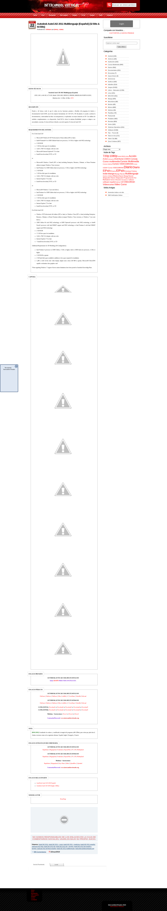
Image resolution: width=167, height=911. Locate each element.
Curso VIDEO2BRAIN (115, 168)
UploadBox (73, 763)
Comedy (134, 159)
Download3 (68, 707)
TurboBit (78, 696)
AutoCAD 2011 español (87, 844)
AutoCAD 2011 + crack (56, 844)
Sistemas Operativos (114, 127)
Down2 (71, 714)
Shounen (118, 180)
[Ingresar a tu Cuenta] (121, 27)
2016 (126, 156)
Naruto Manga (123, 176)
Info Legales (64, 15)
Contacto (110, 15)
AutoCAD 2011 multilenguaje (66, 848)
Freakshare (60, 750)
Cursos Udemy (107, 164)
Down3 (77, 714)
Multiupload (80, 750)
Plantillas (111, 113)
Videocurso (108, 184)
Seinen (112, 180)
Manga (110, 99)
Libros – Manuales (113, 90)
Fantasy (134, 171)
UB (75, 750)
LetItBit (64, 696)
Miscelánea (111, 101)
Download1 (52, 707)
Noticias (110, 110)
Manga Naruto (120, 174)
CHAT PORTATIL (114, 33)
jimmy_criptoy (59, 29)
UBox (59, 696)
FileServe (48, 696)
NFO (72, 98)
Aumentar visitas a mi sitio (116, 192)
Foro (42, 15)
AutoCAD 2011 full (49, 846)
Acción (132, 156)
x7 (67, 696)
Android (110, 56)
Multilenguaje (131, 173)
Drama (113, 171)
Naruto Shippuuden (117, 178)
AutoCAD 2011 (43, 844)
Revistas (110, 121)
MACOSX (111, 96)
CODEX (126, 159)
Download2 (60, 707)
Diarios (110, 67)
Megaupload (53, 750)
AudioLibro (111, 62)
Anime (110, 59)
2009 (119, 156)
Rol (135, 178)
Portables (111, 118)
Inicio (35, 15)
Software (48, 29)
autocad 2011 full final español (46, 848)
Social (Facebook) (38, 864)
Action (105, 159)
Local (56, 864)
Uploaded (79, 763)
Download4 (77, 707)
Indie (105, 173)
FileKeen (54, 696)
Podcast (110, 116)
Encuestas (111, 73)
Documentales (112, 70)
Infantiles (110, 84)
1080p (113, 156)
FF (72, 750)
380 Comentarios (40, 852)
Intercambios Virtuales (117, 906)
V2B (122, 182)
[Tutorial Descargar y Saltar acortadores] (64, 831)
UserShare (72, 696)
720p (106, 156)
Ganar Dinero (112, 76)
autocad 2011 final (37, 846)
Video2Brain (129, 182)
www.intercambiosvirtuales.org (84, 848)
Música (110, 107)
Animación (111, 159)
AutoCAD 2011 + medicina (71, 844)
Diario (128, 167)
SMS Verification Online (115, 195)
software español (109, 182)
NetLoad (84, 696)
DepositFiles (67, 750)
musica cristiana (108, 176)
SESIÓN (56, 680)
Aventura (118, 159)
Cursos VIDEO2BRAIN (122, 164)
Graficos (110, 82)
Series (110, 124)
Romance (106, 180)
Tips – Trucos (112, 133)
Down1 (65, 714)
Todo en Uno (112, 136)
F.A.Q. (83, 15)
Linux (109, 93)
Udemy (118, 182)
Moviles (110, 104)
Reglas (74, 15)
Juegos (92, 15)
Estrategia (128, 171)
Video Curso (120, 184)
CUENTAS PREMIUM (127, 33)
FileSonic (42, 696)
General (110, 79)
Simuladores (124, 179)
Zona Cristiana (112, 141)
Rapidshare (46, 750)
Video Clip (111, 138)
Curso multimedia (111, 161)
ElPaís (120, 170)
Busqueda (52, 15)
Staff (100, 15)
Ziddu (67, 763)
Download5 (85, 707)
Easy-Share (62, 763)
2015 (123, 156)
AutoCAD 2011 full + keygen (64, 846)
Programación (129, 178)
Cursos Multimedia (114, 64)
